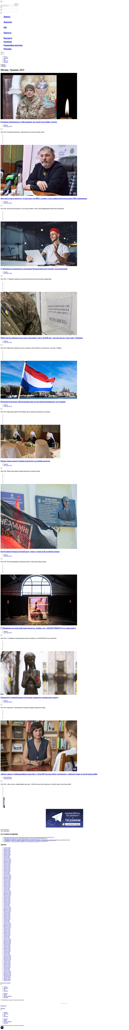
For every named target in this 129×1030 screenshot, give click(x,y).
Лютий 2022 (7, 920)
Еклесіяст (74, 35)
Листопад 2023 (7, 892)
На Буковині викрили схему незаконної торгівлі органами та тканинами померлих (25, 837)
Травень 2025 (7, 867)
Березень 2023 (7, 902)
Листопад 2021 (7, 924)
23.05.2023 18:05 (8, 778)
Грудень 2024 (7, 874)
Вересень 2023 (7, 894)
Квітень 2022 (7, 917)
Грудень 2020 (7, 938)
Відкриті (18, 35)
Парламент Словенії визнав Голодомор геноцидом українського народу (29, 697)
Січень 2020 (7, 953)
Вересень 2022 (7, 910)
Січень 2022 (7, 921)
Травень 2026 (7, 851)
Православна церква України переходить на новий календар (25, 461)
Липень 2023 (7, 897)
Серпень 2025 (7, 863)
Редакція (8, 42)
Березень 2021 (7, 934)
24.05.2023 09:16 (8, 702)
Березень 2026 (7, 854)
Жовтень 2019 (7, 957)
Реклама (36, 30)
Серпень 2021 (7, 928)
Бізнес (30, 30)
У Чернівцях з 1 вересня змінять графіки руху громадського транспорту (22, 841)
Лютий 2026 (7, 855)
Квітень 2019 (7, 965)
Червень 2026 (7, 850)
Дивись (7, 17)
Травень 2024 (7, 884)
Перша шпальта (7, 777)
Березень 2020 (7, 950)
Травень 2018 (7, 980)
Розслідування (17, 24)
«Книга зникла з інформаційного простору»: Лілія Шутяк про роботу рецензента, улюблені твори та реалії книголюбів (49, 774)
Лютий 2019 (7, 968)
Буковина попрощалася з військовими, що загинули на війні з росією (29, 122)
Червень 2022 (7, 914)
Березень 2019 (7, 967)
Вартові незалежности (59, 35)
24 (4, 807)
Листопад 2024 (7, 875)
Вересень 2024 (7, 878)
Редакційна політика (13, 45)
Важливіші (6, 831)
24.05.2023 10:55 (8, 632)
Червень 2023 (7, 898)
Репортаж (20, 19)
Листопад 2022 (7, 908)
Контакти (8, 38)
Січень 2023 (7, 905)
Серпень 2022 (7, 912)
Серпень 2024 (7, 880)
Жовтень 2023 (7, 893)
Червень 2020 (7, 946)
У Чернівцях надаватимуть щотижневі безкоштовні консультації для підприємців (34, 269)
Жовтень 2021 (7, 925)
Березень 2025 (7, 870)
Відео (31, 19)
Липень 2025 (7, 865)
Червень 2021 (7, 930)
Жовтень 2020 (7, 941)
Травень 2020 (7, 948)
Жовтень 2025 (7, 861)
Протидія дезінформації (46, 35)
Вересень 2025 (7, 862)
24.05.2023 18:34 (8, 203)
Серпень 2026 (7, 847)
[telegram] (69, 1003)
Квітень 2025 (7, 869)
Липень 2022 (7, 913)
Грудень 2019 (7, 955)
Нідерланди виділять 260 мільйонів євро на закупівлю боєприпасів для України (33, 402)
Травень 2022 (7, 916)
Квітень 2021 (7, 933)
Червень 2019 (7, 963)
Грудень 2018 (7, 971)
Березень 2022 (7, 918)
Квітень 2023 (7, 901)
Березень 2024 (7, 886)
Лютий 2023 (7, 904)
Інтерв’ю (14, 19)
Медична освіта (26, 35)
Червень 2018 (7, 979)
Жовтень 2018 (7, 973)
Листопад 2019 (7, 956)
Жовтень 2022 (7, 909)
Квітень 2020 (7, 949)
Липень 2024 (7, 881)
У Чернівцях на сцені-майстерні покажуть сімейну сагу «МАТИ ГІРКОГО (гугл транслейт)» (38, 628)
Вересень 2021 (7, 926)
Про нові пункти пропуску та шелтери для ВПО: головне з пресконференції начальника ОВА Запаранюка (44, 198)
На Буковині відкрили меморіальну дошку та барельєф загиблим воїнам (30, 552)
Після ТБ (68, 35)
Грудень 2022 (7, 906)
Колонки (24, 24)
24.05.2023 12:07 (8, 556)
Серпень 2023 (7, 896)
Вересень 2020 (7, 942)
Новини (9, 19)
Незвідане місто (11, 35)
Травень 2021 (7, 932)
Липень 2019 (7, 961)
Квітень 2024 (7, 885)
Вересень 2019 (7, 959)
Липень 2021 (7, 929)
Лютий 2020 (7, 952)
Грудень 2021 (7, 922)
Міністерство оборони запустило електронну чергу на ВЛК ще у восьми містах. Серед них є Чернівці (42, 338)
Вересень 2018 (7, 975)
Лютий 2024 (7, 888)
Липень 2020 (7, 945)
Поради (26, 30)
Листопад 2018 (7, 972)
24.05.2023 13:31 (8, 465)
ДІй (4, 59)
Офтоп (26, 19)
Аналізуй (8, 22)
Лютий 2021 (7, 936)
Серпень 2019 (7, 960)
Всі (2, 831)
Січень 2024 (7, 889)
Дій (5, 27)
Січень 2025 (7, 873)
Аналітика (9, 24)
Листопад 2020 (7, 940)
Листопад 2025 (7, 859)
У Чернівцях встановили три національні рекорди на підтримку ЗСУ (21, 838)
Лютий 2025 (7, 871)
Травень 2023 (7, 900)
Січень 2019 (7, 969)
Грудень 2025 (7, 858)
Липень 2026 (7, 849)
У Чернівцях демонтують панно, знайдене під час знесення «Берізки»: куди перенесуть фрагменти (30, 840)
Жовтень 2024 (7, 877)
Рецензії (13, 30)
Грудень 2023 (7, 890)
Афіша (8, 30)
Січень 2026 (7, 857)
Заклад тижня (35, 35)
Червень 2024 (7, 882)
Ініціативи (19, 30)
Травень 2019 (7, 964)
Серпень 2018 (7, 976)
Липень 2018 (7, 977)
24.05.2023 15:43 (8, 342)
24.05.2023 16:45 (8, 273)
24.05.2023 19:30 (8, 126)
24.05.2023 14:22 (8, 406)
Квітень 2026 (7, 853)
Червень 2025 (7, 866)
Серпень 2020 (7, 944)
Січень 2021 (7, 937)
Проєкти (7, 33)
